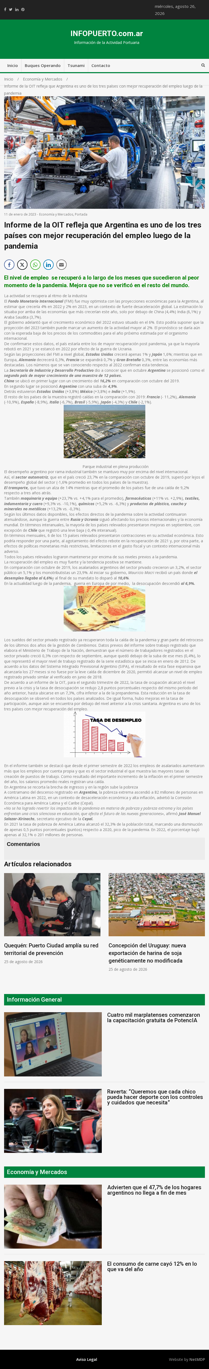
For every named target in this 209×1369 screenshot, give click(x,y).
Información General (34, 999)
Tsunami (76, 65)
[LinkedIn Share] (48, 264)
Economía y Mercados (56, 214)
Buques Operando (43, 65)
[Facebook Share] (9, 264)
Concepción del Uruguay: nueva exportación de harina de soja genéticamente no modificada (147, 953)
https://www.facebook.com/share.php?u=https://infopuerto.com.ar (5, 9)
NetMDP (197, 1359)
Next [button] (199, 925)
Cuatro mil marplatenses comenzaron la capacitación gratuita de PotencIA (153, 1018)
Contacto (100, 65)
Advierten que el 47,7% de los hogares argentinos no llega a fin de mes (154, 1190)
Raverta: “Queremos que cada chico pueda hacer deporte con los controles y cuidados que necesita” (155, 1097)
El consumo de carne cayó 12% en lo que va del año (152, 1266)
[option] (52, 918)
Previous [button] (9, 925)
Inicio (12, 65)
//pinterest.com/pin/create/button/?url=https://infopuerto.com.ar (22, 9)
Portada (81, 214)
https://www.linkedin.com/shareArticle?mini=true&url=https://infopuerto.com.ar (17, 9)
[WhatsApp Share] (35, 264)
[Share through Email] (61, 264)
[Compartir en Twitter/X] (22, 264)
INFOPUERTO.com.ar (106, 33)
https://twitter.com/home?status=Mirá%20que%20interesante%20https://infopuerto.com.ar (11, 9)
